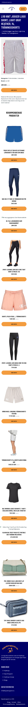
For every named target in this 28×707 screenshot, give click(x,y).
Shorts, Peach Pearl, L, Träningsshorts (14, 316)
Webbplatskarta (20, 704)
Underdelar (21, 78)
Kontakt (14, 702)
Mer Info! (14, 90)
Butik (23, 9)
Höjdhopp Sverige (9, 677)
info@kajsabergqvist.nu (7, 2)
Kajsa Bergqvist (8, 674)
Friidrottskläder (12, 78)
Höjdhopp (7, 670)
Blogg (5, 680)
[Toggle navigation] (3, 8)
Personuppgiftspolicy (9, 704)
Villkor (19, 702)
